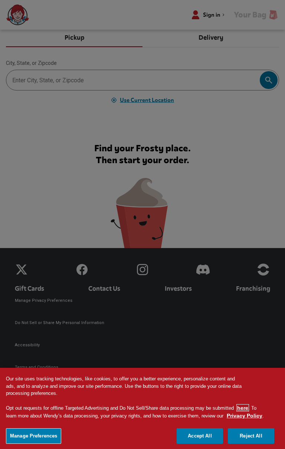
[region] (142, 408)
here (242, 408)
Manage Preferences (33, 436)
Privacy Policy (244, 416)
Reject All (251, 436)
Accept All (200, 436)
